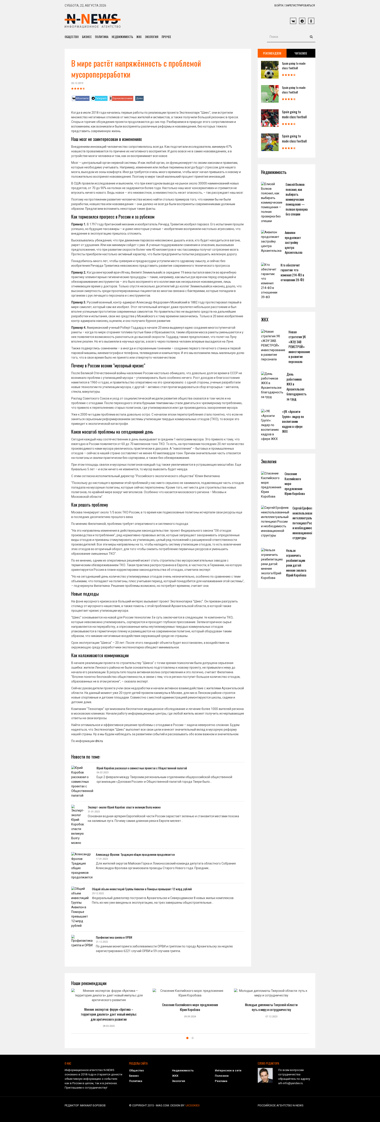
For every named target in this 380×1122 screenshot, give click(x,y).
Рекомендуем (272, 53)
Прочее (166, 36)
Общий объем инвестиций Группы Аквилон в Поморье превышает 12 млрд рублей (142, 889)
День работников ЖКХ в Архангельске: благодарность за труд (297, 386)
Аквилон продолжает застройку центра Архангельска (293, 242)
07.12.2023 (271, 1016)
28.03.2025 (109, 1026)
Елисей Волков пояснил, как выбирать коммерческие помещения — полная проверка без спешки (297, 199)
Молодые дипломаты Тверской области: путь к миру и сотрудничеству (271, 1007)
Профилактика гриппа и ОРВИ (114, 937)
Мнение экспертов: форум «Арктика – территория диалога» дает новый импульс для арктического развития (109, 1014)
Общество (72, 36)
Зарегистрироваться (300, 5)
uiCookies (193, 1105)
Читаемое (300, 53)
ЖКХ (139, 36)
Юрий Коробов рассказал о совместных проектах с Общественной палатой (142, 768)
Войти (278, 5)
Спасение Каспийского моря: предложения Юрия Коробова (190, 1007)
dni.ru (99, 741)
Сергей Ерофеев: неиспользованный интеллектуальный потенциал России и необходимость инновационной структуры (304, 522)
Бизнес (87, 36)
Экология (151, 36)
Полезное (222, 1075)
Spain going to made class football (293, 65)
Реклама (221, 1081)
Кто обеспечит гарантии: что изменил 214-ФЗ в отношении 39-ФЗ (292, 272)
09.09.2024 (190, 1016)
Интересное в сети (228, 1070)
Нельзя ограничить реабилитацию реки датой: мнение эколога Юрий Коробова (296, 563)
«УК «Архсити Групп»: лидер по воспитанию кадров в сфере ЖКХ (293, 421)
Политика (101, 36)
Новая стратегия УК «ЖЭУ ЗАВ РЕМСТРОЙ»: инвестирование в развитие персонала (299, 346)
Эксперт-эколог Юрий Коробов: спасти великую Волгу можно (124, 807)
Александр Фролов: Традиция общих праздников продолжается (135, 854)
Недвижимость (122, 36)
